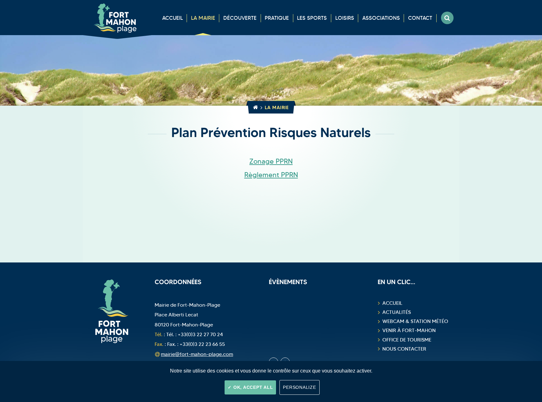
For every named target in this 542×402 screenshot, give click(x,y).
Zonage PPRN (271, 161)
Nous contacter (404, 349)
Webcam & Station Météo (415, 321)
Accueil (172, 18)
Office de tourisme (406, 340)
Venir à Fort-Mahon (409, 330)
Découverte (240, 18)
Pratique (277, 18)
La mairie (203, 18)
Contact (420, 18)
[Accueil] (254, 107)
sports (312, 18)
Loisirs (344, 18)
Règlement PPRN (271, 175)
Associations (381, 18)
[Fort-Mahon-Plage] (117, 17)
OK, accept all (252, 387)
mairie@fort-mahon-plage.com (197, 354)
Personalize (299, 387)
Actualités (396, 312)
